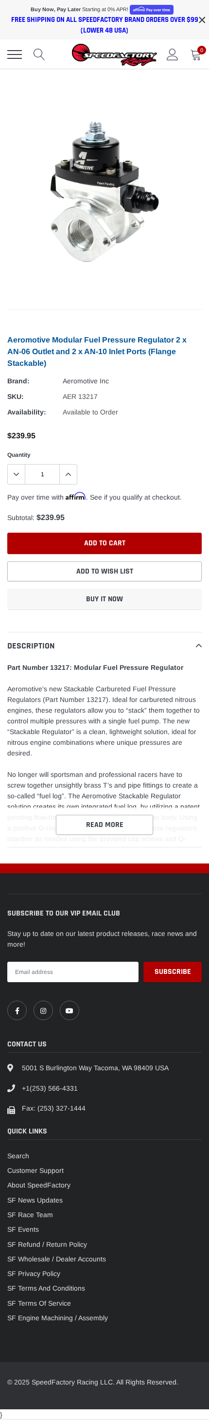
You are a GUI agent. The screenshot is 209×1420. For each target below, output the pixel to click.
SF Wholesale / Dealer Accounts (56, 1259)
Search (18, 1156)
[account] (172, 54)
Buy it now (104, 599)
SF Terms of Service (39, 1303)
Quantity (19, 454)
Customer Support (35, 1170)
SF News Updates (35, 1200)
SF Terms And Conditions (46, 1288)
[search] (39, 54)
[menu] (14, 54)
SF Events (23, 1229)
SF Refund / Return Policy (47, 1244)
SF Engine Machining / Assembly (57, 1318)
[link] (17, 1010)
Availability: (26, 412)
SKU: (15, 396)
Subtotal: (21, 517)
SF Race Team (30, 1215)
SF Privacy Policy (33, 1273)
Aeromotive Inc (86, 381)
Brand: (18, 381)
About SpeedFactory (38, 1185)
